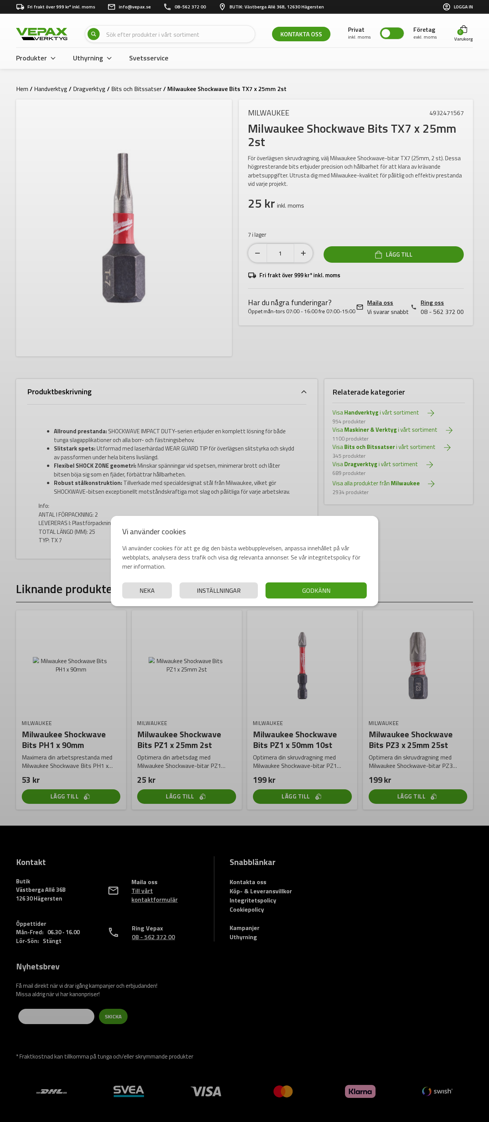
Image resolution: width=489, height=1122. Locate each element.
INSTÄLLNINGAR (219, 590)
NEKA (147, 590)
